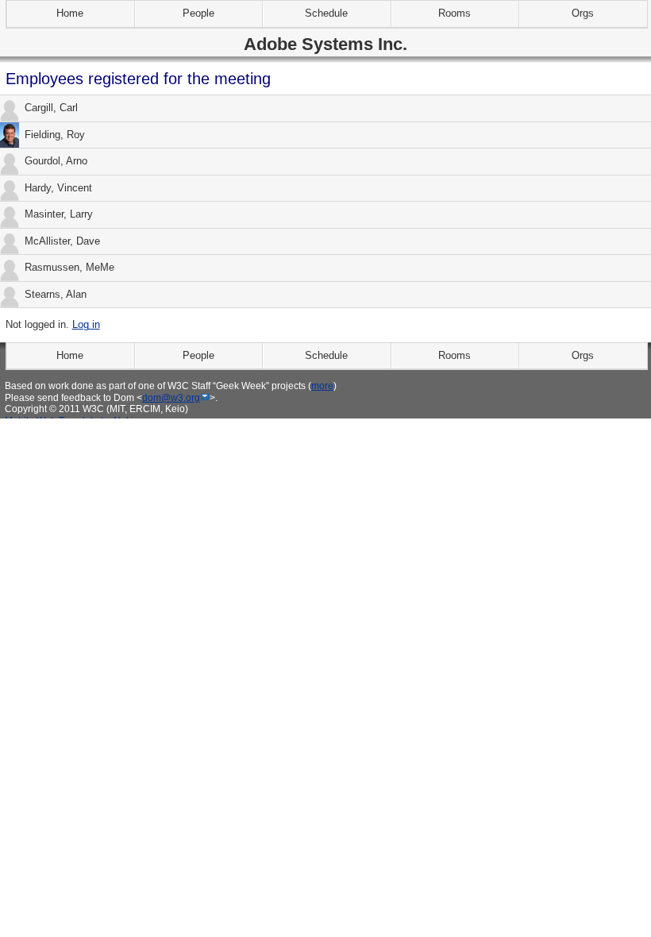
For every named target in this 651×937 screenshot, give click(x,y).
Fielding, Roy (55, 135)
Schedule (326, 13)
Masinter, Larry (59, 214)
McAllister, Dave (62, 241)
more (322, 385)
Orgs (583, 13)
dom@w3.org (171, 397)
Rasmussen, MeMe (69, 267)
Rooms (454, 13)
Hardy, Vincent (58, 188)
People (198, 13)
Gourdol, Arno (56, 161)
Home (69, 13)
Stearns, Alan (56, 294)
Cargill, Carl (51, 108)
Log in (86, 324)
